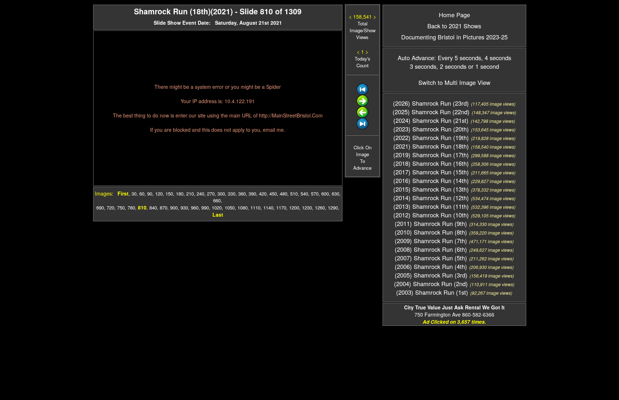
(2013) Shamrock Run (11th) (431, 206)
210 (190, 193)
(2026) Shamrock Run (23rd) (431, 103)
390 (252, 193)
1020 (217, 207)
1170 (281, 207)
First (123, 193)
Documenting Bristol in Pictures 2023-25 (454, 37)
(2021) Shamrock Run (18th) (431, 146)
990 (205, 207)
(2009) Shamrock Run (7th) (431, 240)
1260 (320, 207)
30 (133, 193)
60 (141, 193)
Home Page (454, 14)
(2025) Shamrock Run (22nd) (431, 111)
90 (149, 193)
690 (100, 207)
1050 (230, 207)
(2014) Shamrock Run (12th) (431, 197)
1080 (242, 207)
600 (325, 193)
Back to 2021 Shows (454, 25)
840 (153, 207)
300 (221, 193)
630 (335, 193)
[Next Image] (362, 104)
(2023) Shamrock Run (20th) (431, 129)
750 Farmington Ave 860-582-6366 (454, 311)
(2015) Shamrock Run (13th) (431, 189)
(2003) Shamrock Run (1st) (432, 292)
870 (163, 207)
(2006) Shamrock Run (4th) (431, 266)
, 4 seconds (496, 57)
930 (184, 207)
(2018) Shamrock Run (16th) (431, 163)
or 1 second (482, 66)
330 (231, 193)
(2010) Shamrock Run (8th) (431, 232)
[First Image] (362, 93)
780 (131, 207)
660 (217, 200)
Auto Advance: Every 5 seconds (439, 57)
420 (263, 193)
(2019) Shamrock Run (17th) (431, 154)
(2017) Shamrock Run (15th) (431, 172)
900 (174, 207)
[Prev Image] (362, 115)
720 (110, 207)
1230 (307, 207)
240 (200, 193)
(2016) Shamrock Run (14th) (431, 180)
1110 (255, 207)
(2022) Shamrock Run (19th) (431, 137)
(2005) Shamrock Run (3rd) (431, 275)
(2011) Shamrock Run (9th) (431, 223)
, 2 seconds (451, 66)
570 (314, 193)
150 (169, 193)
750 (121, 207)
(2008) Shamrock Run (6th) (431, 249)
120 (159, 193)
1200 (294, 207)
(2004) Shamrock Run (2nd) (431, 283)
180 (179, 193)
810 (142, 207)
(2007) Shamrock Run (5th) (431, 258)
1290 (333, 207)
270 (211, 193)
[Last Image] (362, 127)
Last (217, 214)
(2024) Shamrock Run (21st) (431, 120)
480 (283, 193)
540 (304, 193)
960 (194, 207)
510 (294, 193)
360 (242, 193)
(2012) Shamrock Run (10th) (431, 215)
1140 (268, 207)
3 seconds (423, 66)
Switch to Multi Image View (454, 82)
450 (273, 193)
